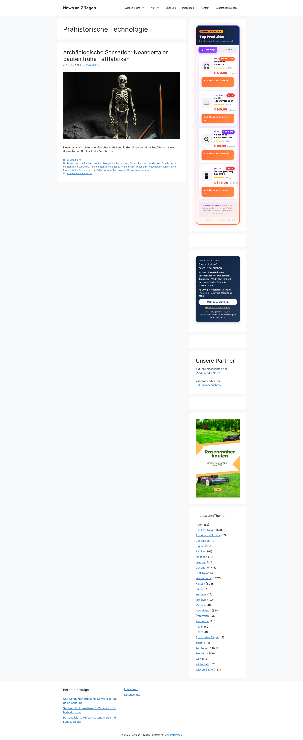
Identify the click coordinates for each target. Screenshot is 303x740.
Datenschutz (132, 694)
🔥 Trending (208, 49)
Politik (199, 626)
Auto (199, 524)
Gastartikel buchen (226, 7)
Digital (200, 546)
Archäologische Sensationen (113, 163)
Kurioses (201, 594)
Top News (202, 648)
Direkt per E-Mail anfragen (217, 307)
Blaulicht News (205, 530)
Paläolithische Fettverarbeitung (79, 170)
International (203, 578)
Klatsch (200, 583)
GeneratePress (173, 734)
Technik (200, 642)
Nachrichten (203, 610)
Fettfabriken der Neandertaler (145, 163)
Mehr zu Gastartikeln (218, 302)
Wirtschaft (202, 664)
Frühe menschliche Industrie (104, 166)
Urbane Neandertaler (138, 170)
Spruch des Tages (207, 637)
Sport (199, 632)
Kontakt (205, 7)
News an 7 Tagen (79, 8)
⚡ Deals (227, 49)
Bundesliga (203, 540)
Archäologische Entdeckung (82, 163)
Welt (152, 7)
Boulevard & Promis (208, 535)
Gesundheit (203, 567)
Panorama (202, 621)
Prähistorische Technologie (111, 170)
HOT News (202, 573)
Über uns (171, 7)
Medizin (201, 605)
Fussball (201, 562)
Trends (200, 653)
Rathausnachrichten (208, 385)
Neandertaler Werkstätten (162, 166)
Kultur (199, 589)
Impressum (188, 7)
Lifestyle (201, 599)
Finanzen (201, 556)
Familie (200, 551)
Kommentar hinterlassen (79, 173)
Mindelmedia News (208, 373)
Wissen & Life (132, 7)
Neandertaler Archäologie (134, 166)
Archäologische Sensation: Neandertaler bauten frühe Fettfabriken (115, 55)
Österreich (202, 615)
